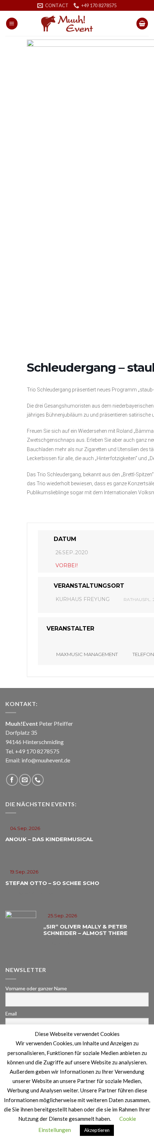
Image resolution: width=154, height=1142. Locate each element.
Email (11, 1013)
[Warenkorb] (142, 23)
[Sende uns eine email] (25, 780)
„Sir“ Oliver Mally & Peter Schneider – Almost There (85, 929)
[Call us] (38, 780)
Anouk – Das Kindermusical (49, 839)
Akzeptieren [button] (97, 1130)
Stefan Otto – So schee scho (52, 883)
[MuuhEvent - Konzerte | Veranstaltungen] (77, 23)
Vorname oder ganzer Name (36, 988)
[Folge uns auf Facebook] (12, 780)
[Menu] (12, 23)
